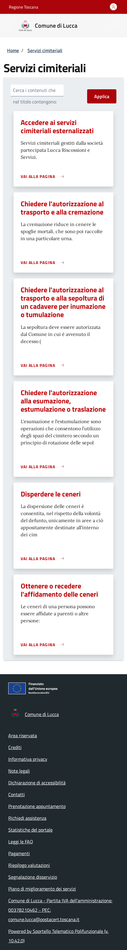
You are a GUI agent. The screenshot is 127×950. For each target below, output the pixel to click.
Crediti (15, 747)
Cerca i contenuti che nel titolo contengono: (35, 96)
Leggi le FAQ (20, 841)
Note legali (19, 770)
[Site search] (114, 25)
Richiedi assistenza (27, 818)
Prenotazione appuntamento (37, 806)
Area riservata (22, 735)
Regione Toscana (23, 7)
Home (13, 50)
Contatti (16, 794)
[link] (44, 176)
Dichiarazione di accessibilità (37, 782)
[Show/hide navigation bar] (9, 25)
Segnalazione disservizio (32, 876)
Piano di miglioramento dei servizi (42, 888)
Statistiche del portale (30, 829)
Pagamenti (19, 853)
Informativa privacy (27, 759)
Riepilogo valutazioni (29, 865)
